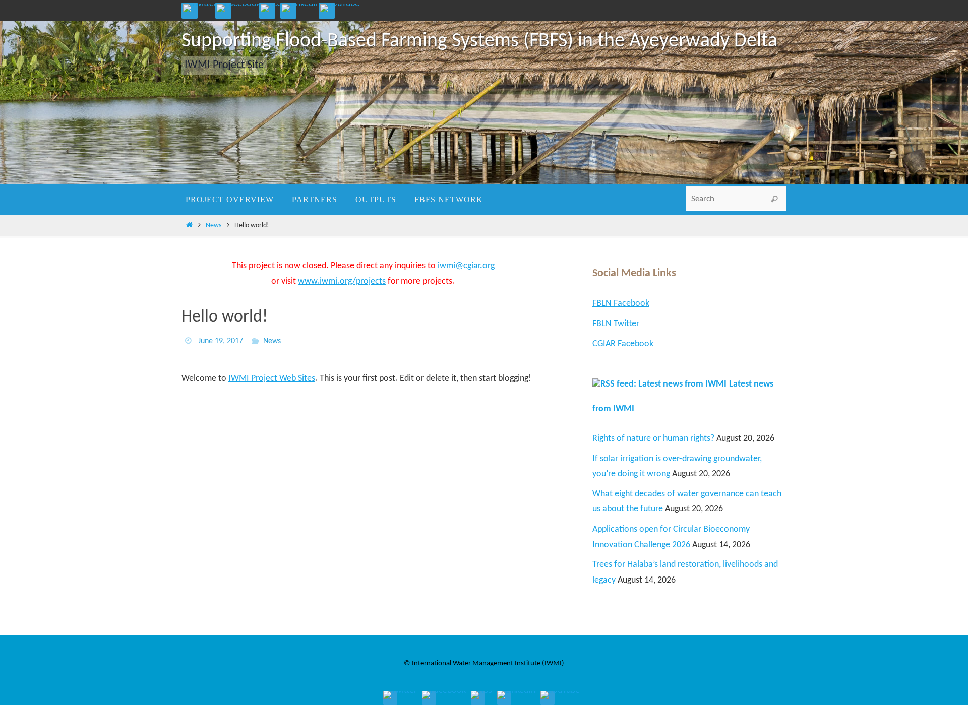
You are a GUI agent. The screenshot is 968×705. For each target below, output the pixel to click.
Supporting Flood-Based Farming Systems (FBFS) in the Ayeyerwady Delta (479, 41)
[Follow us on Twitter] (200, 8)
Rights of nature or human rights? (653, 438)
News (213, 225)
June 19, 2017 (220, 341)
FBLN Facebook (620, 303)
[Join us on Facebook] (238, 8)
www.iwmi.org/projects (342, 281)
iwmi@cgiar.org (466, 266)
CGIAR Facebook (622, 344)
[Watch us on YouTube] (340, 8)
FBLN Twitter (615, 324)
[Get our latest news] (271, 8)
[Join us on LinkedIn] (301, 8)
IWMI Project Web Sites (271, 378)
